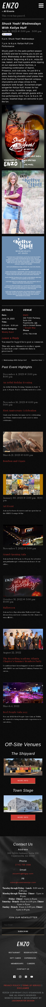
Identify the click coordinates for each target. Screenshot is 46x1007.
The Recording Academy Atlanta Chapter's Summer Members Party (22, 660)
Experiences (30, 958)
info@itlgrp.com (23, 873)
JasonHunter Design (23, 1000)
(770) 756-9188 (23, 864)
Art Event (8, 506)
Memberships (17, 963)
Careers (31, 963)
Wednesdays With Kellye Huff (15, 360)
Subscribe (23, 931)
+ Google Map (29, 327)
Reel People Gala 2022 (15, 712)
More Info (23, 780)
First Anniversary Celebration (19, 410)
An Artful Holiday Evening (17, 382)
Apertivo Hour (37, 360)
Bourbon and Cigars (14, 461)
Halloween (9, 607)
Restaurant (14, 952)
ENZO (25, 315)
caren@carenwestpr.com (23, 882)
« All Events (8, 11)
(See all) (8, 34)
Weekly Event (8, 332)
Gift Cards (15, 958)
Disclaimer (23, 988)
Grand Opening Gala (14, 554)
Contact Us (23, 969)
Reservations (30, 952)
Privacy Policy (12, 985)
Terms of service (31, 985)
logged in (19, 342)
